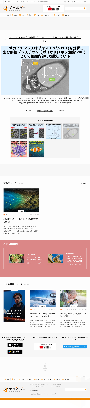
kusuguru (32, 390)
